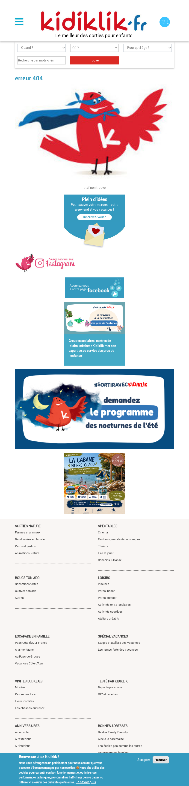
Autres (19, 598)
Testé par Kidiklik (113, 681)
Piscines (103, 584)
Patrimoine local (25, 694)
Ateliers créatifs (108, 618)
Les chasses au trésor (29, 708)
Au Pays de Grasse (27, 656)
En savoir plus (86, 782)
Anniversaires (27, 726)
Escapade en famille (32, 636)
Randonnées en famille (30, 539)
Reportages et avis (110, 687)
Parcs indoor (106, 591)
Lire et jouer (106, 553)
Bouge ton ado (27, 578)
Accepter (143, 760)
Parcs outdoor (107, 598)
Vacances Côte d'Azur (29, 663)
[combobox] (94, 48)
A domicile (22, 732)
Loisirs (104, 578)
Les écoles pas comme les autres (120, 746)
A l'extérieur (23, 739)
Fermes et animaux (27, 532)
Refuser (161, 760)
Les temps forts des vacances (118, 649)
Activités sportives (110, 611)
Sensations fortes (26, 584)
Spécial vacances (113, 636)
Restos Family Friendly (113, 732)
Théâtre (103, 546)
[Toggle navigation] (19, 22)
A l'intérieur (22, 746)
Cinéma (103, 532)
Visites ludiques (29, 681)
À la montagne (24, 649)
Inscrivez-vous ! (94, 217)
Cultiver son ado (25, 591)
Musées (20, 687)
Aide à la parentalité (111, 739)
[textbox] (94, 48)
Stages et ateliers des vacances (119, 642)
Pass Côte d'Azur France (31, 642)
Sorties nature (28, 526)
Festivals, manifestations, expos (119, 539)
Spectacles (108, 526)
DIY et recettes (108, 694)
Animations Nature (27, 553)
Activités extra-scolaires (114, 604)
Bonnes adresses (113, 726)
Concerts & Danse (110, 560)
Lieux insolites (24, 701)
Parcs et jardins (25, 546)
